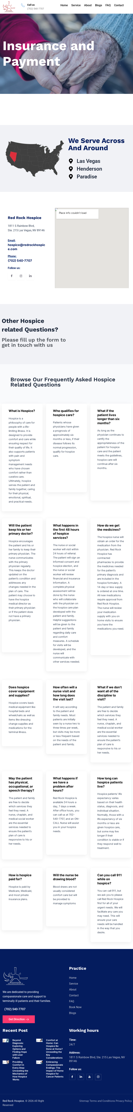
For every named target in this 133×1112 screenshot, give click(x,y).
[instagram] (98, 1077)
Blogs (98, 5)
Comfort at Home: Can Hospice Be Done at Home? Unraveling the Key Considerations (54, 1049)
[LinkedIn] (30, 276)
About (88, 5)
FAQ (108, 5)
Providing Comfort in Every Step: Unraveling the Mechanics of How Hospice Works (20, 1071)
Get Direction (17, 1019)
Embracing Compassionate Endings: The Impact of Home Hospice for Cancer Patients (55, 1069)
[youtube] (89, 1077)
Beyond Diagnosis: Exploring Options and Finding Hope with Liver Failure (19, 1049)
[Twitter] (21, 276)
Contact (119, 5)
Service (76, 5)
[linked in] (81, 1077)
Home (64, 5)
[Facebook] (11, 276)
